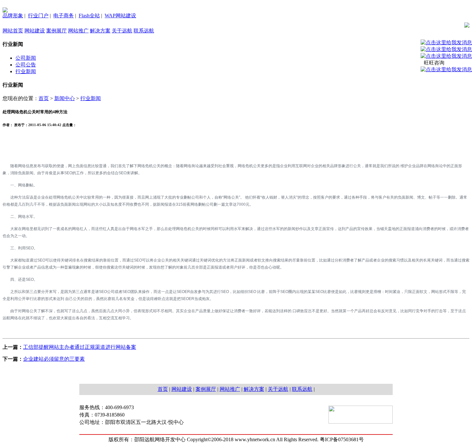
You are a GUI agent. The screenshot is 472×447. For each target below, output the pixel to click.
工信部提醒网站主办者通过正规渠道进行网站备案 (79, 347)
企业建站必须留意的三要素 (54, 359)
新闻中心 (64, 98)
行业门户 (38, 15)
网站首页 (13, 30)
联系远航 (144, 30)
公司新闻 (25, 58)
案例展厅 (56, 30)
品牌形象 (13, 15)
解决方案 (100, 30)
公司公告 (25, 64)
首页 (44, 98)
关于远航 (122, 30)
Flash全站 (89, 15)
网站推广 (78, 30)
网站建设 (34, 30)
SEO (122, 173)
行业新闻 (25, 71)
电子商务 (63, 15)
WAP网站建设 (120, 15)
